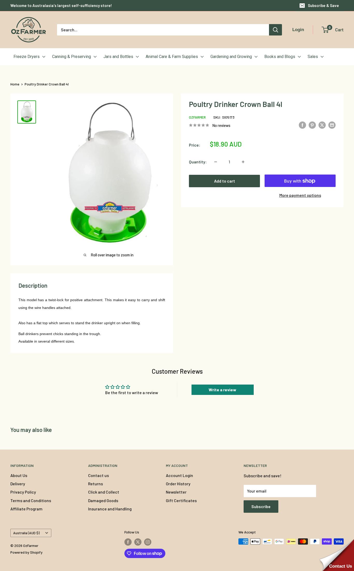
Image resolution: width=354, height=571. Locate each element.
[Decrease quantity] (215, 161)
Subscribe (261, 506)
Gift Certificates (181, 500)
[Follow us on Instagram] (147, 542)
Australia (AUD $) (26, 533)
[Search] (275, 29)
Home (14, 84)
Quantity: (198, 161)
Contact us (98, 475)
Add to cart (224, 180)
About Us (18, 475)
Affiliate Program (26, 508)
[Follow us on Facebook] (128, 542)
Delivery (17, 483)
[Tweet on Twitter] (322, 125)
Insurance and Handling (110, 508)
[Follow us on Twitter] (137, 542)
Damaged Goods (103, 500)
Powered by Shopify (26, 552)
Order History (178, 483)
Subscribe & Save (323, 5)
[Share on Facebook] (302, 125)
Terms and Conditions (30, 500)
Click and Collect (103, 491)
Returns (95, 483)
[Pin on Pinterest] (312, 125)
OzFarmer (197, 117)
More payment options (300, 195)
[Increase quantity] (243, 161)
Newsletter (176, 491)
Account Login (179, 475)
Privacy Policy (23, 491)
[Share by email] (332, 125)
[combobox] (163, 29)
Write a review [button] (222, 389)
